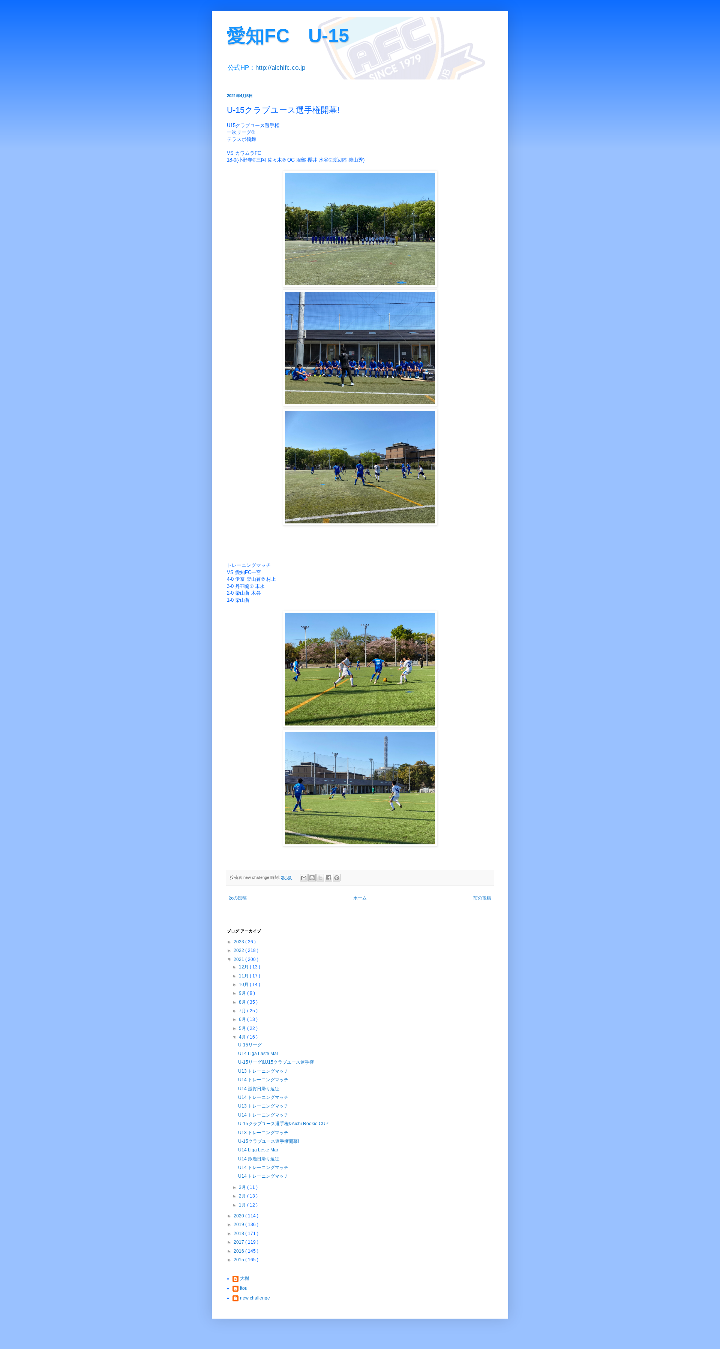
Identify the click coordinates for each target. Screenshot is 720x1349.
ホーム (360, 898)
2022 (239, 950)
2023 (239, 941)
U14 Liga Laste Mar (258, 1053)
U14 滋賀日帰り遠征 (258, 1088)
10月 (244, 984)
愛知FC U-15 (288, 35)
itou (244, 1288)
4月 (243, 1037)
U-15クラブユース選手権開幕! (268, 1141)
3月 (243, 1187)
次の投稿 (238, 898)
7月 (243, 1010)
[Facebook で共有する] (328, 877)
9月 (243, 993)
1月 (243, 1205)
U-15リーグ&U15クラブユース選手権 (276, 1062)
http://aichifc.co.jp (280, 67)
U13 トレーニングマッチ (263, 1071)
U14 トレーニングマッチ (263, 1079)
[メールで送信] (304, 877)
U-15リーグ (250, 1045)
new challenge (255, 1298)
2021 (239, 959)
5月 (243, 1028)
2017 (239, 1242)
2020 (239, 1216)
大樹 (244, 1278)
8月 (243, 1002)
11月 (244, 976)
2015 (239, 1259)
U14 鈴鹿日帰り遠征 (258, 1159)
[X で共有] (320, 877)
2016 (239, 1251)
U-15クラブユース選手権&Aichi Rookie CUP (283, 1123)
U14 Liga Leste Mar (258, 1150)
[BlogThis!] (312, 877)
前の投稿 (482, 898)
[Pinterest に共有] (336, 877)
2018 (239, 1233)
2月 (243, 1196)
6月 (243, 1019)
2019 (239, 1224)
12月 (244, 967)
